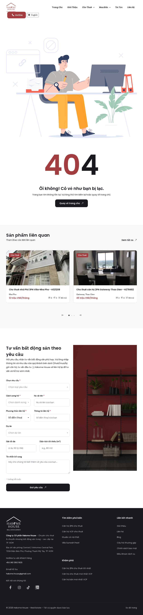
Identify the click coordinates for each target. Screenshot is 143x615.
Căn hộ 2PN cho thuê (72, 526)
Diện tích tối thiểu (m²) (50, 441)
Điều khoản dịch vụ (126, 554)
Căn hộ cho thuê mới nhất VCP (77, 574)
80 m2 (64, 298)
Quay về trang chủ (69, 203)
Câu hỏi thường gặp (126, 542)
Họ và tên (39, 395)
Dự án (9, 426)
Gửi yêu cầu (36, 487)
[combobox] (38, 387)
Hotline (19, 15)
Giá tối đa (10, 441)
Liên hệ (120, 531)
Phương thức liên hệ (16, 411)
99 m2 (131, 298)
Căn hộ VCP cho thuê (72, 531)
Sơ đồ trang (131, 607)
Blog (119, 537)
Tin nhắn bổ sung (14, 456)
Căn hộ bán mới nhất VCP (74, 579)
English (34, 15)
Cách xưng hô (13, 395)
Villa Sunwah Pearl (70, 542)
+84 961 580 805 (14, 562)
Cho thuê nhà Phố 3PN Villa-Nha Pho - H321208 (34, 289)
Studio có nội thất (70, 537)
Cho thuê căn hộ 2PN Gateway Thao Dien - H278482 (105, 289)
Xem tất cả (127, 240)
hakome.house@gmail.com (18, 573)
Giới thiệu (121, 526)
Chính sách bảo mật (127, 548)
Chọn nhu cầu (13, 380)
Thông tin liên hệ (42, 411)
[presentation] (63, 315)
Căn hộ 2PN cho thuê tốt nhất (76, 568)
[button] (69, 315)
